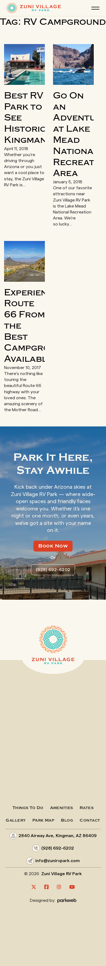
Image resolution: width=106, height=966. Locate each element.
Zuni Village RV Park (61, 874)
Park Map (43, 820)
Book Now (53, 546)
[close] (95, 8)
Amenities (61, 808)
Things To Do (28, 808)
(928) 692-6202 (53, 570)
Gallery (16, 820)
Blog (67, 820)
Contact (90, 820)
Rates (86, 808)
